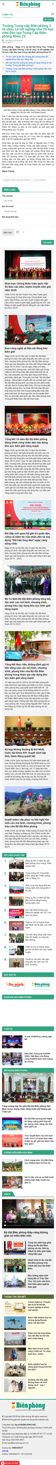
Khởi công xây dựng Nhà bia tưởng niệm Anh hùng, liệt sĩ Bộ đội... (37, 888)
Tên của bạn (7, 196)
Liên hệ (5, 1451)
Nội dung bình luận (10, 217)
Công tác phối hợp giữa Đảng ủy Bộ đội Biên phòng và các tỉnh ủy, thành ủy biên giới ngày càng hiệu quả (39, 1248)
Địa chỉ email (7, 206)
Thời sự (8, 1029)
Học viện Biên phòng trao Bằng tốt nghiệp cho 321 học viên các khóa (38, 913)
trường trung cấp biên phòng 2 (17, 180)
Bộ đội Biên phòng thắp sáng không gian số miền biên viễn (26, 1234)
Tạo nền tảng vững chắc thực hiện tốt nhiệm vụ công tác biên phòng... (38, 937)
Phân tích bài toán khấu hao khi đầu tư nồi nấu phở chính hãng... (39, 1336)
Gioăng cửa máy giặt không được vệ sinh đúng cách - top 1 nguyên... (38, 1384)
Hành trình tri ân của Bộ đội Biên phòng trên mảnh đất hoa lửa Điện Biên (40, 1264)
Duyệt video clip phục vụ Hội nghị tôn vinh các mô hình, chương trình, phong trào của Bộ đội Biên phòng (28, 823)
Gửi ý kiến (47, 242)
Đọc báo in (10, 975)
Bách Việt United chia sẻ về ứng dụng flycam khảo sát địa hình (39, 1320)
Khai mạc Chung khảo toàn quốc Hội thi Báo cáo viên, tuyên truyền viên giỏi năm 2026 (28, 287)
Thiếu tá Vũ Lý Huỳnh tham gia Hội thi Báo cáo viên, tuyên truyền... (38, 950)
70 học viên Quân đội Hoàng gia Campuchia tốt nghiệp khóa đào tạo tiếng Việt (27, 58)
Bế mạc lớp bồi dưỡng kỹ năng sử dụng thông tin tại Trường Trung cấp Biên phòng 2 (29, 64)
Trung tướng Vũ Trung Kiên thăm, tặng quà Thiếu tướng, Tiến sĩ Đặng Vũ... (37, 876)
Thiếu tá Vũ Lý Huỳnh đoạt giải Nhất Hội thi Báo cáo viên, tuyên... (38, 925)
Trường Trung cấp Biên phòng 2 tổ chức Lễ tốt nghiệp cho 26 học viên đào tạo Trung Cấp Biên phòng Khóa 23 (28, 31)
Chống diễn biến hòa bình (18, 1152)
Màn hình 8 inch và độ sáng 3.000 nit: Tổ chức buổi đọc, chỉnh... (39, 1351)
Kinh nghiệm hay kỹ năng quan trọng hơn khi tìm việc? (39, 1367)
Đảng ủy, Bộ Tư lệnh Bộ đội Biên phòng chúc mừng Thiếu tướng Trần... (38, 863)
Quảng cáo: (12, 1448)
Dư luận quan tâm (14, 855)
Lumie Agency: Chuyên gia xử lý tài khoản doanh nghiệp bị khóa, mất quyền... (39, 1306)
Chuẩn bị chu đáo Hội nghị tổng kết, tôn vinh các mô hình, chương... (37, 962)
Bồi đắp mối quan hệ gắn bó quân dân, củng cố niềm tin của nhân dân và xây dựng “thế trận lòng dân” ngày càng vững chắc (27, 538)
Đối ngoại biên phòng (15, 1070)
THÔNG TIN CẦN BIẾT (15, 1297)
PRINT (50, 20)
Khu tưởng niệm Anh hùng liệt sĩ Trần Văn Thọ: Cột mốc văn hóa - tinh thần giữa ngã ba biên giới (39, 1281)
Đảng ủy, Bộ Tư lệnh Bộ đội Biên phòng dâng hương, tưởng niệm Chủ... (37, 900)
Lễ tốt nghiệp (39, 180)
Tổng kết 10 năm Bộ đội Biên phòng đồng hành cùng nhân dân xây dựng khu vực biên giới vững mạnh (26, 442)
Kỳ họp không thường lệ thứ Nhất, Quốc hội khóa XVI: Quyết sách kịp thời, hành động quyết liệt (25, 753)
